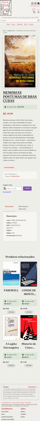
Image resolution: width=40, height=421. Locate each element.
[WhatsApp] (32, 3)
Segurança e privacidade (7, 419)
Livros (13, 24)
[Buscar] (38, 20)
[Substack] (38, 3)
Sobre (25, 24)
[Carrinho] (34, 12)
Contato (31, 24)
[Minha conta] (38, 12)
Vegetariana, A (32, 387)
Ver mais (11, 312)
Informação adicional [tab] (23, 207)
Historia (23, 411)
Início (8, 24)
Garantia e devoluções (7, 416)
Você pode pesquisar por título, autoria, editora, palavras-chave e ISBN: (20, 17)
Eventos (23, 416)
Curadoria (20, 24)
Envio (3, 414)
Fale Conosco (4, 411)
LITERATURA (11, 31)
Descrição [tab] (9, 206)
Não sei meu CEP (7, 192)
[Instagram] (35, 3)
